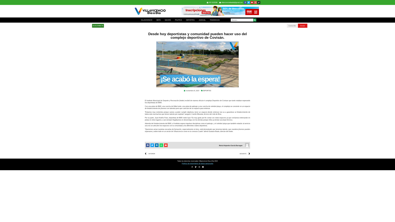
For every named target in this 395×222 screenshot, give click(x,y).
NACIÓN (168, 20)
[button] (148, 145)
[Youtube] (252, 2)
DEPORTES (190, 20)
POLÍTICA (178, 20)
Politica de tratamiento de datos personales (197, 164)
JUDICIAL (202, 20)
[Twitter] (248, 2)
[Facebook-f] (245, 2)
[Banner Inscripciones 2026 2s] (220, 15)
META (158, 20)
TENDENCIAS (215, 20)
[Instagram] (255, 2)
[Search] (254, 20)
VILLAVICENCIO (146, 20)
